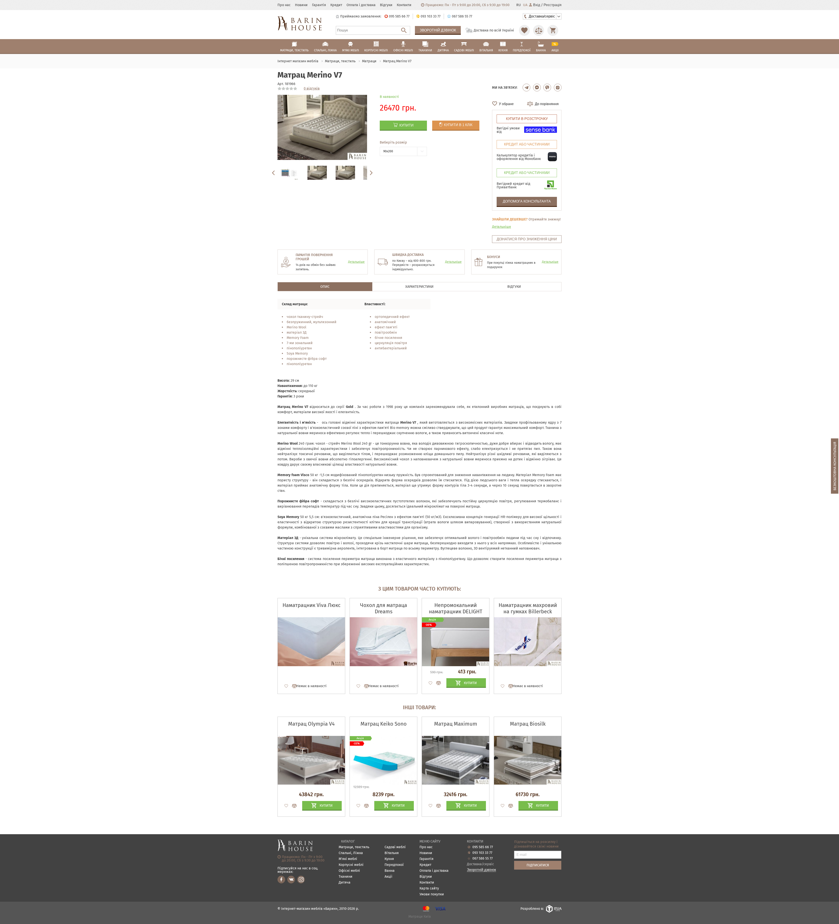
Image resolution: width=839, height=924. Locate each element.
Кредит (336, 5)
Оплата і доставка (361, 5)
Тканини (345, 877)
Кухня (389, 859)
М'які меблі (348, 859)
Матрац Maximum (455, 724)
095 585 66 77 (482, 847)
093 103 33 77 (482, 853)
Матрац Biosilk (528, 724)
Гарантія (319, 5)
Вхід (536, 5)
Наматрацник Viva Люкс (311, 605)
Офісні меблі (349, 871)
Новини (301, 5)
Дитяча (344, 882)
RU (518, 5)
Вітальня (392, 853)
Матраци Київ (419, 917)
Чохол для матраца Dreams (383, 608)
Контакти (404, 5)
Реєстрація (553, 5)
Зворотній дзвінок (438, 30)
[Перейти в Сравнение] (538, 30)
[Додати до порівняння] (292, 806)
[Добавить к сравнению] (292, 686)
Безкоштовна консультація (835, 466)
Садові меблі (395, 847)
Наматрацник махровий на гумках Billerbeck (528, 608)
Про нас (284, 5)
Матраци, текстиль (354, 847)
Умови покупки (432, 894)
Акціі (388, 877)
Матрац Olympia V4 (311, 724)
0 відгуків (312, 88)
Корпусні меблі (351, 865)
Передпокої (394, 865)
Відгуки (386, 5)
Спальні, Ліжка (351, 853)
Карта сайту (429, 888)
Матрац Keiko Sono (384, 724)
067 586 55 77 (482, 858)
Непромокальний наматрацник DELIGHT (455, 608)
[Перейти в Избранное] (524, 30)
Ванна (390, 871)
